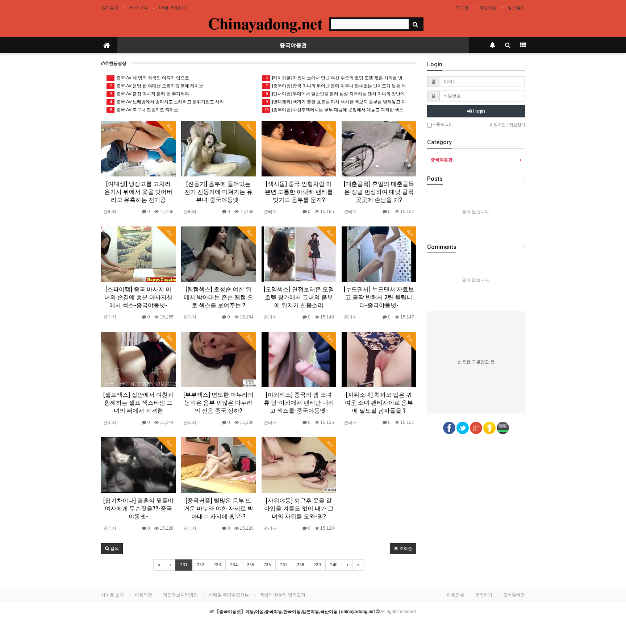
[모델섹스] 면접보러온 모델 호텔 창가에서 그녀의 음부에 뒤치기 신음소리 (299, 297)
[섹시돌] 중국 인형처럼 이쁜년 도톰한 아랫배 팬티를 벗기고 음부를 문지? (299, 191)
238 (300, 564)
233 (217, 564)
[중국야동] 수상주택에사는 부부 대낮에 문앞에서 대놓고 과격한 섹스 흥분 (337, 109)
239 (317, 564)
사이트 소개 (112, 594)
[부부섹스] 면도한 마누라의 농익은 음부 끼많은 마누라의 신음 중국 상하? (218, 402)
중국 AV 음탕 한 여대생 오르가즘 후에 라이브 (157, 85)
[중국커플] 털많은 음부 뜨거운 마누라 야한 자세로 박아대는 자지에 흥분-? (218, 508)
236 (267, 564)
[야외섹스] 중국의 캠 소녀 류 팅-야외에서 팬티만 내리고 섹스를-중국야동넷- (299, 402)
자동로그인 (442, 124)
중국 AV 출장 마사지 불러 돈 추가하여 (149, 93)
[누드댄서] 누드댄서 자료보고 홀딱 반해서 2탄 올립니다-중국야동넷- (379, 297)
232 (200, 564)
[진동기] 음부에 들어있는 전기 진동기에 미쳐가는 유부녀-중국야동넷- (218, 191)
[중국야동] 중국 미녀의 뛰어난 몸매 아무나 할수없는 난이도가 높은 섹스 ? (338, 85)
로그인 (461, 7)
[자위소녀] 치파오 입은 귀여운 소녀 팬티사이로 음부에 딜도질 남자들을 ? (379, 402)
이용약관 (143, 594)
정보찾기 (516, 7)
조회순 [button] (405, 548)
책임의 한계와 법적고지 (282, 594)
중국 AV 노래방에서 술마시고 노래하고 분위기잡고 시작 (167, 101)
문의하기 (483, 594)
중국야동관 (293, 45)
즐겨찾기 (109, 7)
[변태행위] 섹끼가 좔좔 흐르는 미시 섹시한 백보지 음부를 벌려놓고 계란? (338, 101)
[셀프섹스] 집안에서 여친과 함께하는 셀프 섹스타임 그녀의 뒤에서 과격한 (138, 402)
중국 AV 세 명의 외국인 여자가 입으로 (149, 77)
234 (234, 564)
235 (250, 564)
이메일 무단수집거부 (229, 594)
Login (478, 111)
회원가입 (488, 7)
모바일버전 (514, 594)
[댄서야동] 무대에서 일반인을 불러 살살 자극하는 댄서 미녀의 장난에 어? (338, 93)
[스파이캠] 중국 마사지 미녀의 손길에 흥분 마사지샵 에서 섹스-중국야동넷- (138, 297)
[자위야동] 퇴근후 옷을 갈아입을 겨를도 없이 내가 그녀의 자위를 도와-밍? (299, 508)
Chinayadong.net (265, 23)
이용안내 (455, 594)
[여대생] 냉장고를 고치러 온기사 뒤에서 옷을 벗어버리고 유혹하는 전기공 (138, 191)
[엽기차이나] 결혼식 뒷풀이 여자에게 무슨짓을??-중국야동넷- (138, 508)
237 (284, 564)
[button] (112, 548)
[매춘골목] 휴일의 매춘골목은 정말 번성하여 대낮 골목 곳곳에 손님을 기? (379, 191)
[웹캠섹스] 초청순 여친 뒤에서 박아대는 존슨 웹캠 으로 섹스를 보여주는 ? (218, 297)
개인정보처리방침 (180, 594)
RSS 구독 (138, 7)
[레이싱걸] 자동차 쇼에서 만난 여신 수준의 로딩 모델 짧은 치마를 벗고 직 (338, 77)
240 (334, 564)
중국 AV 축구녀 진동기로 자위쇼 (144, 109)
